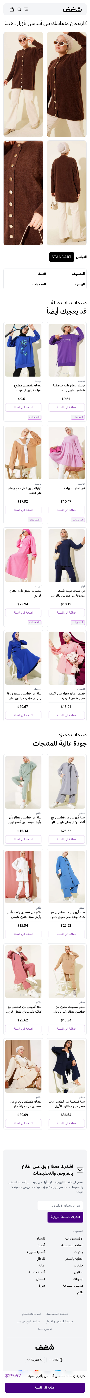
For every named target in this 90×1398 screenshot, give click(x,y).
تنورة (42, 1285)
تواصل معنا (45, 1329)
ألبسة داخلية (36, 1272)
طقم (80, 1292)
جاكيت (78, 1252)
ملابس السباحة (73, 1285)
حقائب (78, 1265)
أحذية (41, 1245)
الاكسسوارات (74, 1238)
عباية (42, 1265)
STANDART (62, 257)
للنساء (41, 1238)
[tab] (69, 373)
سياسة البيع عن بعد (29, 1321)
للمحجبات (39, 284)
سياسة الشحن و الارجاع (59, 1321)
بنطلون (78, 1272)
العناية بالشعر (74, 1258)
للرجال (41, 1258)
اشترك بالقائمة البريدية (65, 1217)
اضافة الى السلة (45, 1388)
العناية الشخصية (72, 1245)
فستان (40, 1278)
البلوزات (78, 1278)
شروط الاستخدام (31, 1314)
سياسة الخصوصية (57, 1314)
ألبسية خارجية (36, 1252)
